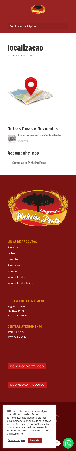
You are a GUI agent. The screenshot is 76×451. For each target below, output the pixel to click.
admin (15, 55)
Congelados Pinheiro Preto (29, 162)
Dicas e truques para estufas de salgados (39, 134)
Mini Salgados (17, 277)
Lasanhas (14, 259)
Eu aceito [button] (34, 440)
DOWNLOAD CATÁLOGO (27, 366)
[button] (68, 443)
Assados (13, 247)
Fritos (11, 253)
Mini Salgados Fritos (21, 283)
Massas (12, 271)
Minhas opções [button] (16, 440)
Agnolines (14, 265)
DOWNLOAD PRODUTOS (27, 384)
